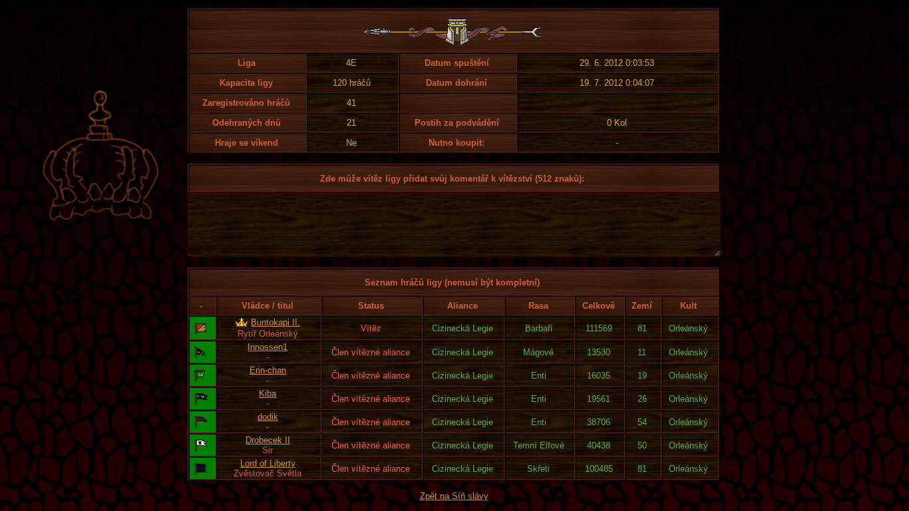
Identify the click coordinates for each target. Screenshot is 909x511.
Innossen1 (267, 347)
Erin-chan (268, 370)
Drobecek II (268, 440)
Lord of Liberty (267, 463)
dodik (268, 417)
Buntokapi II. (275, 322)
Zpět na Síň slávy (454, 496)
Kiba (267, 394)
